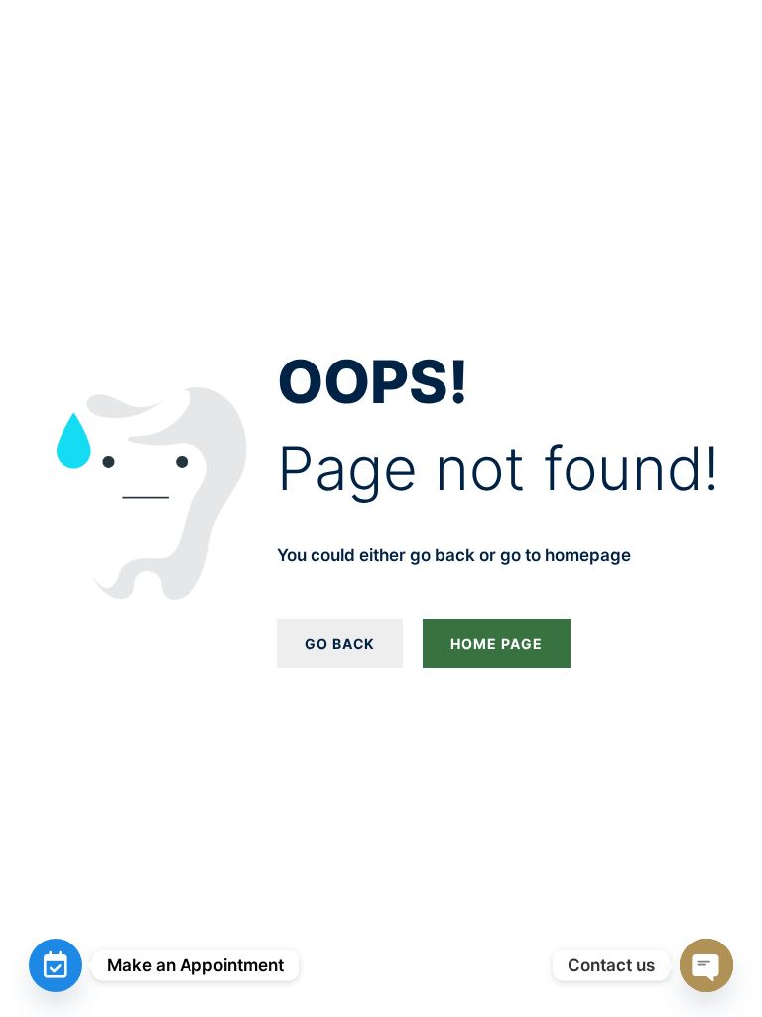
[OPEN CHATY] (706, 965)
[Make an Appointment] (55, 965)
